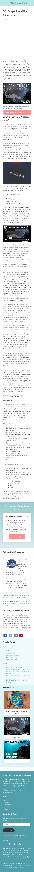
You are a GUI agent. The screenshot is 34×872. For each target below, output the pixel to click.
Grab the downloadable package (17, 112)
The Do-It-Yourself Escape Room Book (17, 712)
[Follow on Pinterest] (9, 845)
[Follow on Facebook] (4, 845)
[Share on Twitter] (10, 635)
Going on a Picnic (12, 657)
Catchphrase (10, 653)
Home (6, 800)
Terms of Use (18, 867)
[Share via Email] (16, 635)
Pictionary (9, 651)
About (6, 809)
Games (6, 802)
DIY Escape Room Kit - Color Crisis (17, 669)
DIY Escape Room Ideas (14, 667)
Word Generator (9, 807)
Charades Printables (13, 655)
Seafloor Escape (17, 761)
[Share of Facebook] (5, 635)
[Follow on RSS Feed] (20, 845)
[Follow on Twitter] (14, 845)
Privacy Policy (8, 867)
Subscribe (8, 830)
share (6, 19)
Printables (7, 805)
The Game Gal (18, 3)
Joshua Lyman (26, 865)
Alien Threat (17, 737)
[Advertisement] (17, 39)
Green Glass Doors (12, 659)
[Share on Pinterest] (21, 635)
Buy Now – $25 (17, 537)
